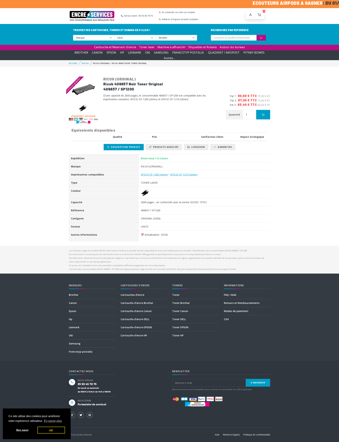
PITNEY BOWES (253, 52)
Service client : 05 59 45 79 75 (138, 15)
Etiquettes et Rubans (202, 47)
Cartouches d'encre (132, 294)
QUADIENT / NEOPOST (224, 52)
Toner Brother (181, 303)
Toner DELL (179, 319)
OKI (147, 52)
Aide (217, 434)
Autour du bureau (232, 47)
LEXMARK (134, 52)
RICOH (85, 63)
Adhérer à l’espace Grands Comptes (180, 19)
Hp (70, 319)
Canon (73, 303)
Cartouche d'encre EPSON (136, 327)
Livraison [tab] (197, 147)
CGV (226, 319)
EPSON (111, 52)
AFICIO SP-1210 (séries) (184, 174)
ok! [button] (51, 430)
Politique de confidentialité (256, 434)
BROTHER (81, 52)
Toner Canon (180, 311)
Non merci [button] (22, 430)
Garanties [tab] (224, 147)
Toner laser (147, 47)
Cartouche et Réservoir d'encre (115, 47)
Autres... (169, 58)
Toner (176, 294)
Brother (73, 294)
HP (122, 52)
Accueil (73, 63)
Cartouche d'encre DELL (135, 319)
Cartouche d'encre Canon (136, 311)
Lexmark (74, 327)
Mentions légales (231, 434)
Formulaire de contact (92, 404)
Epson (72, 311)
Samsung (74, 343)
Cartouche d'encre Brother (137, 303)
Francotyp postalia (80, 351)
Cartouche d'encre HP (134, 335)
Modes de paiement (236, 311)
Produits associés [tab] (165, 147)
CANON (97, 52)
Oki (71, 335)
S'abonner (258, 382)
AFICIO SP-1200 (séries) (154, 174)
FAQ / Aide (230, 294)
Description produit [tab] (125, 147)
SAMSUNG (161, 52)
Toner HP (177, 335)
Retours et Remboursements (242, 303)
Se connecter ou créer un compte (178, 12)
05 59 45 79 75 (87, 384)
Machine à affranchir (171, 47)
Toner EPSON (180, 327)
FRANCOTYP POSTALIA (188, 52)
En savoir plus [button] (53, 420)
